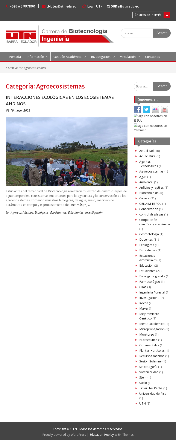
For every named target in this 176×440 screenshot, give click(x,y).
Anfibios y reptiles (151, 187)
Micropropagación (152, 329)
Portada (15, 56)
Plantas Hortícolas (152, 350)
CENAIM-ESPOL (150, 204)
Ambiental (146, 182)
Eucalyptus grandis (152, 276)
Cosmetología (149, 234)
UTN (142, 403)
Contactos (152, 56)
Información (35, 56)
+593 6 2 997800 (22, 6)
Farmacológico (149, 282)
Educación (146, 265)
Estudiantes (75, 212)
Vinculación (128, 56)
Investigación (101, 56)
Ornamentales (149, 345)
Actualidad (146, 151)
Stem (143, 377)
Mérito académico (152, 324)
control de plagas (151, 214)
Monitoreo (146, 334)
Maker (143, 308)
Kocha (143, 303)
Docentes (146, 239)
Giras (142, 287)
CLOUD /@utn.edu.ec (123, 6)
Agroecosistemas (22, 212)
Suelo (143, 383)
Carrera (144, 198)
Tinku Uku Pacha (150, 388)
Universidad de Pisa (152, 393)
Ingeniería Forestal (152, 292)
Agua (142, 177)
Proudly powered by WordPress (64, 434)
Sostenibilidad (148, 372)
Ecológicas (42, 212)
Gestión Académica (67, 56)
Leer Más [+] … (80, 205)
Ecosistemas (58, 212)
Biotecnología (149, 193)
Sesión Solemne (150, 361)
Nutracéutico (148, 340)
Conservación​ (148, 209)
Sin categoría (148, 367)
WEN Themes (124, 434)
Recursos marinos (151, 356)
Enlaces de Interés (148, 15)
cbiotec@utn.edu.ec (61, 6)
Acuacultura (147, 156)
